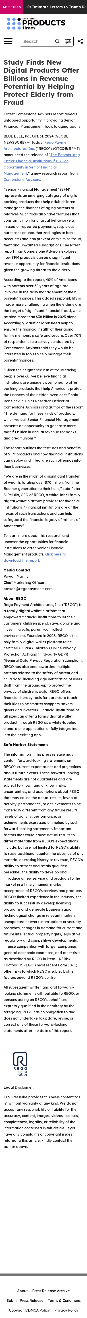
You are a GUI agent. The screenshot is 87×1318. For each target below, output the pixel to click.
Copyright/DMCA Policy (29, 1310)
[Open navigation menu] (8, 41)
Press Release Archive (51, 1291)
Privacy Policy (66, 1310)
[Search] (57, 41)
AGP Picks (12, 7)
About (22, 1291)
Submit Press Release (25, 1300)
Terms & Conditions (64, 1300)
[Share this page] (80, 41)
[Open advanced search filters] (68, 41)
